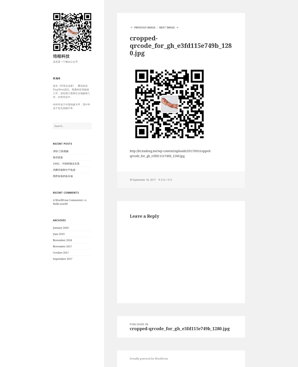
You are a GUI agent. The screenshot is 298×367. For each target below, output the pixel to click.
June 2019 (59, 234)
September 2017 (62, 259)
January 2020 (61, 227)
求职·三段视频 (60, 151)
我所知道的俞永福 (63, 176)
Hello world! (60, 204)
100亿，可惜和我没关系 (66, 163)
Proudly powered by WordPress (149, 358)
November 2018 (62, 240)
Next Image (167, 27)
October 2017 (61, 252)
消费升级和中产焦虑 (64, 170)
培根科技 (61, 56)
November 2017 (62, 246)
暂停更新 (58, 157)
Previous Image (144, 27)
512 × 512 (166, 179)
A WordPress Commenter (68, 200)
